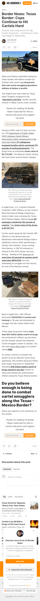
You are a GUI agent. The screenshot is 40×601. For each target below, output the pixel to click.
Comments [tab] (7, 469)
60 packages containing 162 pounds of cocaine (19, 222)
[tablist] (11, 469)
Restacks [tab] (16, 469)
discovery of (28, 254)
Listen (35, 41)
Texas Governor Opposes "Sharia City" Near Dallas (13, 504)
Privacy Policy (27, 579)
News (4, 10)
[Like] (4, 47)
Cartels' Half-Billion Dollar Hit (13, 527)
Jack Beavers (11, 40)
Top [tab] (4, 497)
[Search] (36, 497)
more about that (17, 346)
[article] (20, 510)
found (31, 219)
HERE (9, 349)
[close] (33, 531)
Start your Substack (14, 591)
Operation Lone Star (12, 100)
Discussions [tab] (19, 497)
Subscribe (27, 3)
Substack (9, 596)
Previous (9, 454)
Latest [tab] (10, 497)
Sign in (35, 3)
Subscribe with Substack (21, 570)
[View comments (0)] (9, 47)
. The (11, 225)
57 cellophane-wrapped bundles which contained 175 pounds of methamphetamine (20, 145)
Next (32, 454)
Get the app (30, 591)
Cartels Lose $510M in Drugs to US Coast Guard (13, 522)
